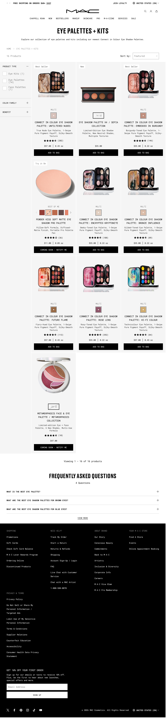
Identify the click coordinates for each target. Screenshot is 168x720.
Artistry (99, 560)
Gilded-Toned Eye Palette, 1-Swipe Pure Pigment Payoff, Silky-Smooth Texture (143, 230)
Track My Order (59, 537)
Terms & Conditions (17, 628)
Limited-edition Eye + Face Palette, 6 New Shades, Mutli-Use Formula (53, 428)
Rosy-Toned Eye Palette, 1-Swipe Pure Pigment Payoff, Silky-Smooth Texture (98, 327)
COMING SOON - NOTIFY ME (53, 249)
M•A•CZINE (109, 18)
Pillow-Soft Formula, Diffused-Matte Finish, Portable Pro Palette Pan (53, 230)
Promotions (12, 537)
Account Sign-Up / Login (64, 560)
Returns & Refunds (60, 548)
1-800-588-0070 (59, 588)
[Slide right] (9, 3)
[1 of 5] (48, 103)
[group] (58, 3)
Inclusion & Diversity (106, 566)
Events (132, 543)
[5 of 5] (103, 103)
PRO (98, 18)
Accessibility (14, 646)
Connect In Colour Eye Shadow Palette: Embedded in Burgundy (143, 124)
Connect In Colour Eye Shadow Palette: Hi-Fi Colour (143, 318)
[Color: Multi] (54, 115)
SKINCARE (88, 18)
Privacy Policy (15, 599)
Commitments (100, 548)
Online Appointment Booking (144, 548)
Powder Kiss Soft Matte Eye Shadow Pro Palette (53, 221)
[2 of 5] (95, 103)
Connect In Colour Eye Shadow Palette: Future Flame (54, 318)
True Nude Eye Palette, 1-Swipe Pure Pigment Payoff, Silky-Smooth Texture (54, 133)
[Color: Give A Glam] (61, 213)
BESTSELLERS (62, 18)
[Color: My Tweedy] (67, 213)
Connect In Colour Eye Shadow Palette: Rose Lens (98, 318)
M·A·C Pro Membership (105, 590)
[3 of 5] (53, 103)
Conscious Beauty (103, 543)
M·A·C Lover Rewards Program (22, 554)
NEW (50, 18)
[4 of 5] (56, 103)
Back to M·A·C (101, 554)
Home (9, 48)
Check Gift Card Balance (20, 548)
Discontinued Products (19, 566)
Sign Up (37, 695)
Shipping (55, 554)
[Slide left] (8, 3)
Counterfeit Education (19, 640)
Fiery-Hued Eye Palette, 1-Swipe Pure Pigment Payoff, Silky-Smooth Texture (54, 327)
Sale (133, 18)
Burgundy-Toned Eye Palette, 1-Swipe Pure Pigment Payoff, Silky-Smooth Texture (143, 133)
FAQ (52, 566)
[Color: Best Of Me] (48, 213)
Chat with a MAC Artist (63, 582)
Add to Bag (53, 152)
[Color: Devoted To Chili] (42, 213)
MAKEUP (76, 18)
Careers (98, 578)
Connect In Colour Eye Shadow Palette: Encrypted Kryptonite (98, 221)
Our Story (99, 537)
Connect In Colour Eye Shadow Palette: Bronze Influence (143, 221)
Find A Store (136, 537)
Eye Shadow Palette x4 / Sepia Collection (98, 124)
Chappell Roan (37, 18)
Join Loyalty (120, 3)
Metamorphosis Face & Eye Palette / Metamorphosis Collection (53, 417)
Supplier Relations (17, 634)
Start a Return (59, 543)
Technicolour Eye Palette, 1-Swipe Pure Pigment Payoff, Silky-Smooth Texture (143, 327)
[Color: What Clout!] (55, 213)
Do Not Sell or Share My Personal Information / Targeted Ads (20, 609)
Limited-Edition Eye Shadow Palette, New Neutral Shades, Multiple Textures (98, 133)
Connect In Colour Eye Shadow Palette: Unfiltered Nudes (54, 124)
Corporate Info (102, 572)
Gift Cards (12, 543)
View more (83, 518)
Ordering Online (15, 560)
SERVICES (122, 18)
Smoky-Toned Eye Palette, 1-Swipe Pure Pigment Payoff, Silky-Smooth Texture (98, 230)
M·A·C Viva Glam (103, 584)
